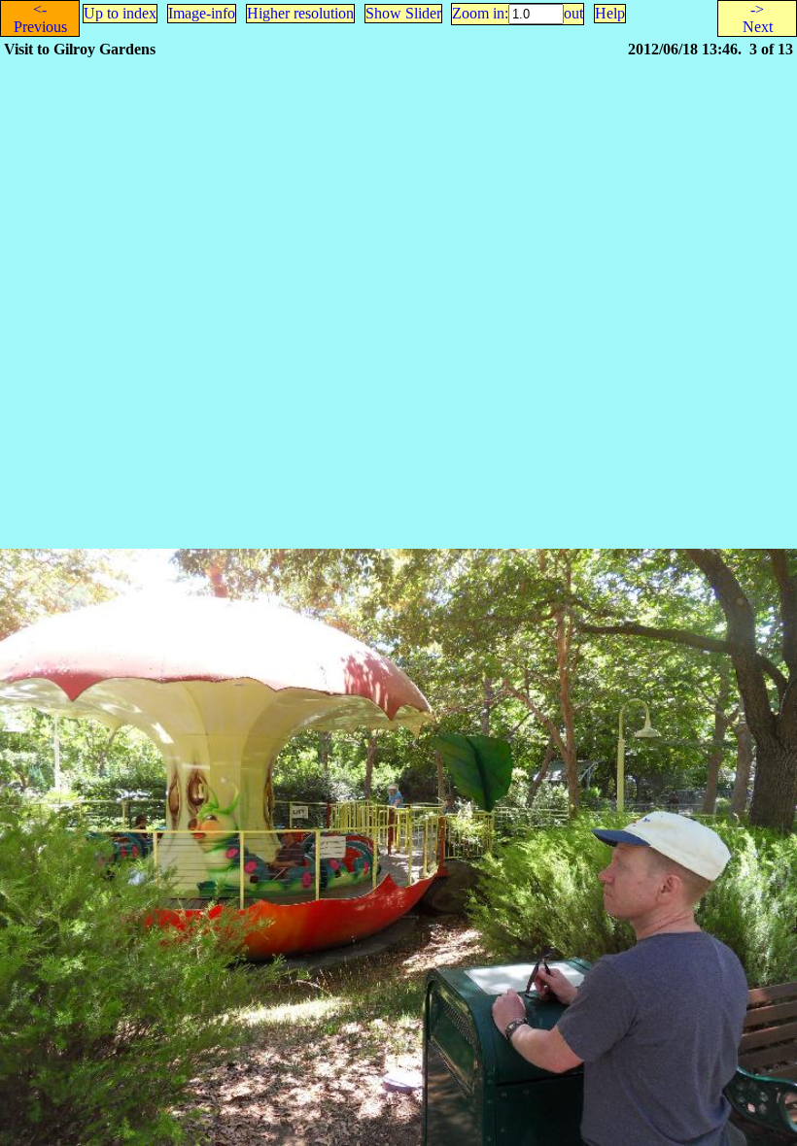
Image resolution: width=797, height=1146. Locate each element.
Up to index (120, 13)
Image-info (201, 13)
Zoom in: (480, 13)
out (573, 13)
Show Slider (403, 13)
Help (610, 13)
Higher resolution (300, 13)
